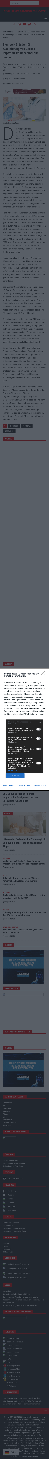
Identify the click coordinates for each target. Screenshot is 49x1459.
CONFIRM (15, 775)
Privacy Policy (40, 785)
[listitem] (24, 723)
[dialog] (24, 730)
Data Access (24, 785)
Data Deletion (9, 785)
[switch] (38, 729)
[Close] (43, 674)
